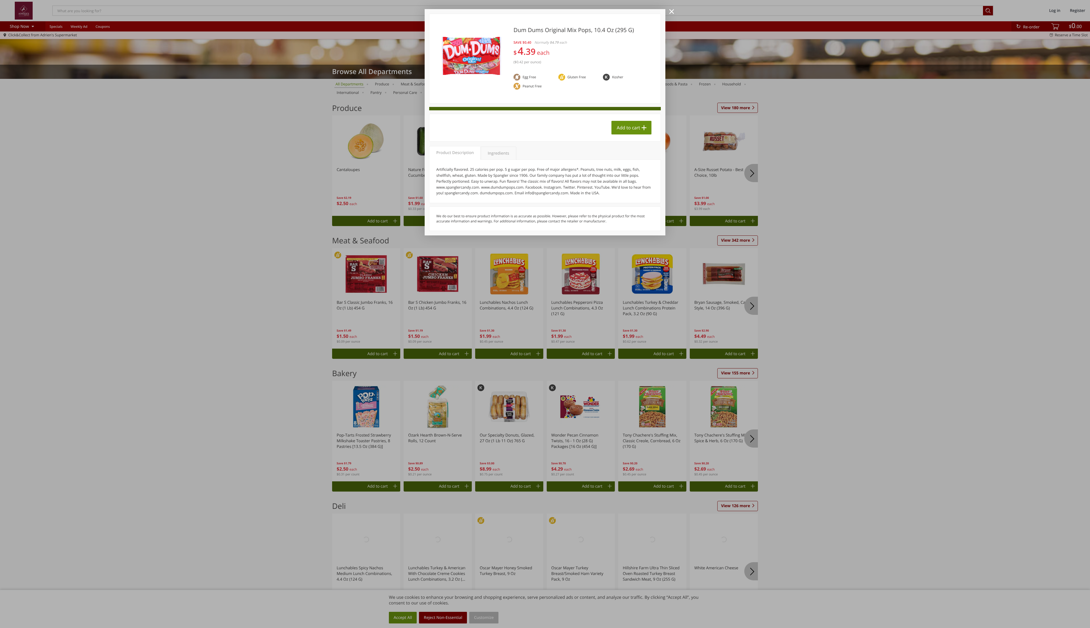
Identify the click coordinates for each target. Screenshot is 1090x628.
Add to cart (628, 128)
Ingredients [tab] (498, 153)
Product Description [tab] (455, 152)
